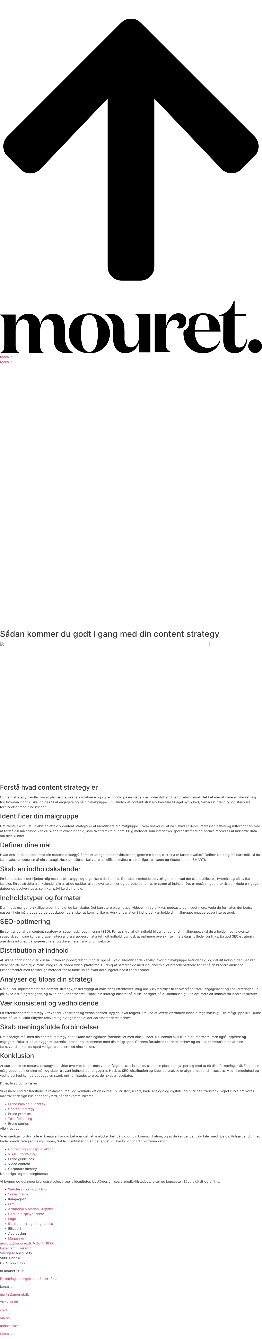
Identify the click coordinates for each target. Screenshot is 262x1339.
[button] (131, 356)
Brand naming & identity (26, 1104)
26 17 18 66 (45, 1243)
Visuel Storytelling (22, 1154)
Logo (12, 1219)
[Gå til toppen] (131, 298)
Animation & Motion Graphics (30, 1209)
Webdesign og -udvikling (27, 1189)
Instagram (8, 1248)
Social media (18, 1194)
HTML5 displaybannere (26, 1214)
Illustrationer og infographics (30, 1224)
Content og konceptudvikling (30, 1149)
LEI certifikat (48, 1279)
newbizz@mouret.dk (16, 1243)
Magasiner (16, 1238)
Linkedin (24, 1248)
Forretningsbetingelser (17, 1279)
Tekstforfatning (20, 1119)
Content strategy (21, 1109)
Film (11, 1204)
